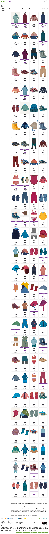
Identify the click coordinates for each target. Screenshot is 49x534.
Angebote (28, 521)
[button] (46, 1)
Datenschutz (9, 523)
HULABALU (16, 515)
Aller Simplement (20, 515)
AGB (8, 521)
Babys (2, 12)
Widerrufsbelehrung (10, 522)
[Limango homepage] (3, 1)
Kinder (27, 523)
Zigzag (30, 515)
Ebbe (28, 515)
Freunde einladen (3, 522)
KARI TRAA (12, 515)
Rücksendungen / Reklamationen (20, 522)
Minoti (26, 515)
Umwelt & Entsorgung (18, 523)
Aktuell (35, 521)
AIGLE (36, 515)
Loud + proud (33, 515)
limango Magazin (3, 523)
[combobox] (42, 3)
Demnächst (35, 522)
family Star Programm (3, 521)
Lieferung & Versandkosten (19, 521)
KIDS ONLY (24, 515)
